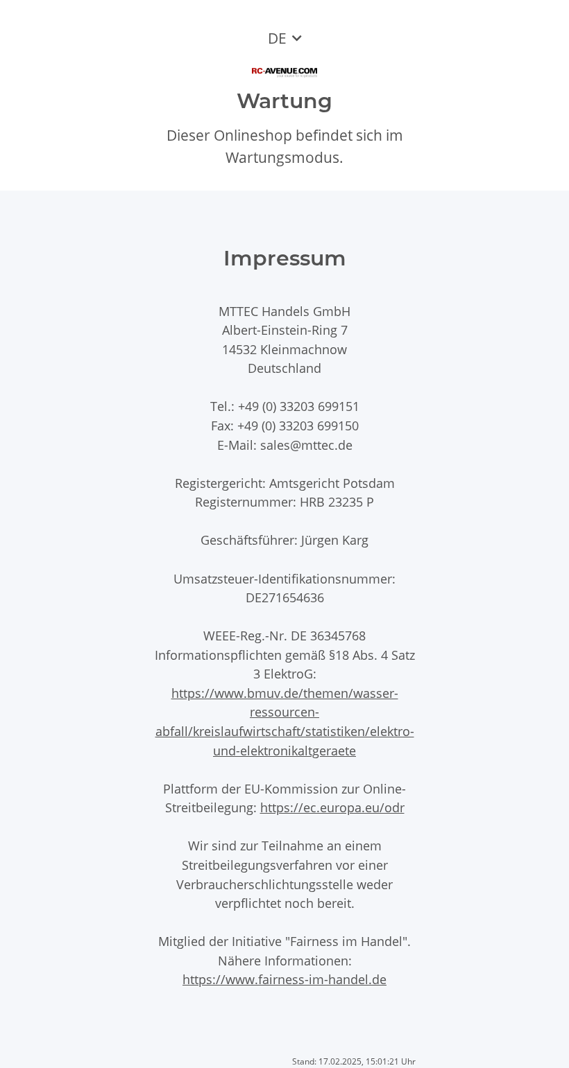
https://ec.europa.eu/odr (332, 807)
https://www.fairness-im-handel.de (284, 979)
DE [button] (277, 38)
